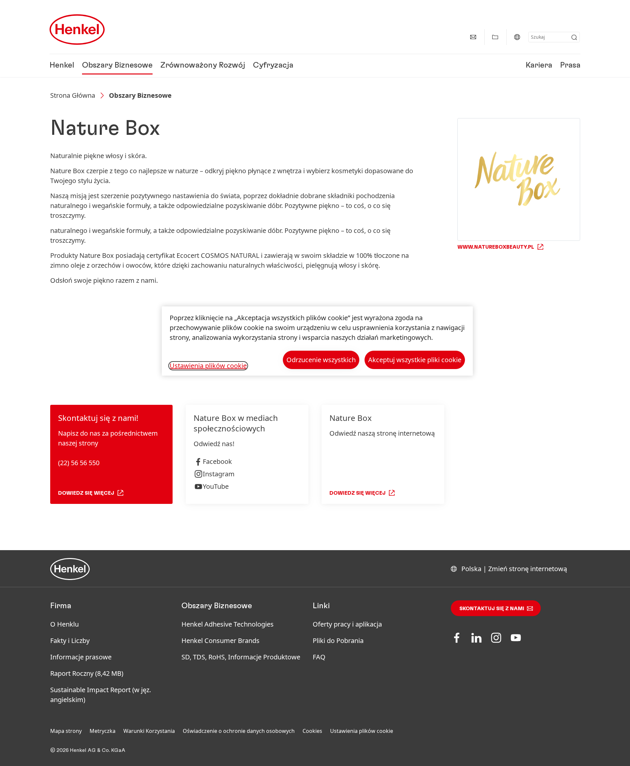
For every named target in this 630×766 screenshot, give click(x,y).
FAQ (319, 656)
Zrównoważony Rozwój (202, 65)
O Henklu (64, 624)
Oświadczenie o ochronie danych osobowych (239, 731)
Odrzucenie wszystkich (321, 359)
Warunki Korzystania (149, 731)
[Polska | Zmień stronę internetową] (517, 37)
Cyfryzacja (273, 65)
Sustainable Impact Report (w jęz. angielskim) (100, 694)
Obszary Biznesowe (117, 65)
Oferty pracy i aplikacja (347, 624)
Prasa (570, 65)
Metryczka (103, 731)
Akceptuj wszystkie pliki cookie (414, 359)
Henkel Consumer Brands (220, 640)
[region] (317, 341)
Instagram (219, 473)
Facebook (217, 461)
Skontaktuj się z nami (491, 608)
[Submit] (574, 37)
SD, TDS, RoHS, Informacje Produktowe (240, 656)
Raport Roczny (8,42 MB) (86, 673)
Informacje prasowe (81, 656)
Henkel (62, 65)
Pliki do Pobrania (338, 640)
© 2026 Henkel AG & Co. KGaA (87, 750)
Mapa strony (66, 731)
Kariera (539, 65)
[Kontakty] (473, 37)
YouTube (216, 486)
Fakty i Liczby (70, 640)
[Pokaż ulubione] (495, 37)
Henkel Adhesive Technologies (227, 624)
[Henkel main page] (77, 29)
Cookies (312, 731)
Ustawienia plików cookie (361, 731)
